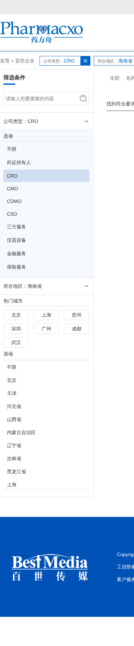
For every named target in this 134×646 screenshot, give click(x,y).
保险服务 (16, 267)
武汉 (16, 342)
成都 (76, 328)
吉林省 (14, 458)
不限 (11, 149)
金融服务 (16, 253)
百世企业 (24, 61)
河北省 (14, 406)
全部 (115, 78)
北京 (16, 315)
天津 (11, 393)
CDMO (14, 201)
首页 (5, 61)
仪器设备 (16, 240)
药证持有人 (19, 162)
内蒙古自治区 (21, 432)
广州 (46, 328)
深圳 (16, 328)
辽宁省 (14, 445)
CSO (12, 214)
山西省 (14, 419)
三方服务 (16, 226)
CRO (12, 176)
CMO (12, 188)
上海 (46, 315)
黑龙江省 (16, 471)
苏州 (76, 315)
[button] (85, 60)
